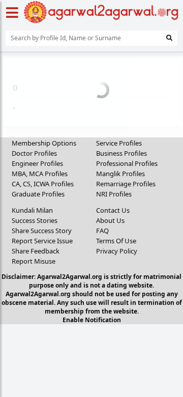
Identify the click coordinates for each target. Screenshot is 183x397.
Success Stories (34, 220)
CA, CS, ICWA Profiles (43, 183)
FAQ (102, 230)
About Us (110, 220)
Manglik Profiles (120, 173)
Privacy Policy (116, 251)
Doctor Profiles (34, 153)
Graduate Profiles (38, 193)
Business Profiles (121, 153)
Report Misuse (33, 261)
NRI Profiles (114, 193)
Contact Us (113, 210)
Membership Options (44, 143)
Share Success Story (42, 230)
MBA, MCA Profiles (40, 173)
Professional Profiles (127, 163)
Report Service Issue (42, 240)
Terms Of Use (116, 240)
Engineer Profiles (37, 163)
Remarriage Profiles (126, 183)
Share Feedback (35, 251)
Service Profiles (119, 143)
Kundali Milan (32, 210)
